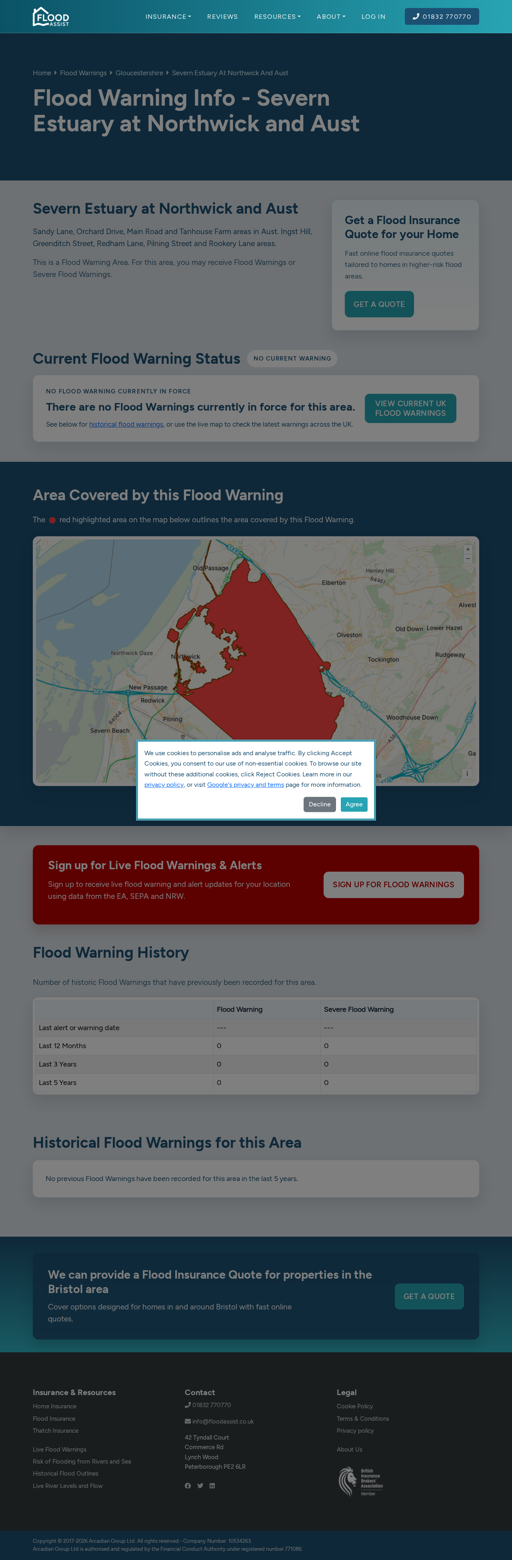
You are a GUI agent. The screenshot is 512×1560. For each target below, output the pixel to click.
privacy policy (164, 784)
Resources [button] (275, 16)
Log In (374, 16)
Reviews (222, 16)
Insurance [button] (166, 16)
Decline (320, 804)
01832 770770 (447, 16)
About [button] (329, 16)
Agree (354, 804)
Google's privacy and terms (245, 784)
